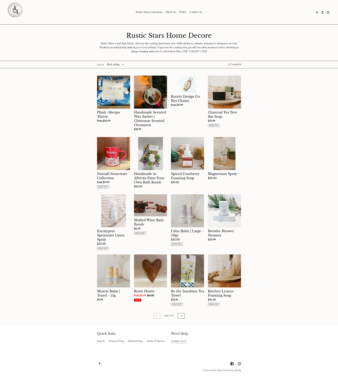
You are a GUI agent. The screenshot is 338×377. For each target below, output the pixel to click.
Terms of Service (156, 341)
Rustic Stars (216, 370)
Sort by (100, 65)
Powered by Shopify (232, 370)
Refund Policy (135, 341)
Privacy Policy (116, 341)
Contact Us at (179, 341)
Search (101, 341)
